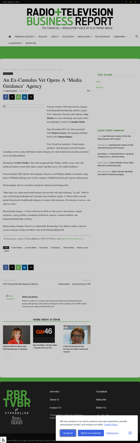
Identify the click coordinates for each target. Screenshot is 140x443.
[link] (3, 439)
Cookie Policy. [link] (111, 424)
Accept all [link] (68, 433)
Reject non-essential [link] (91, 433)
